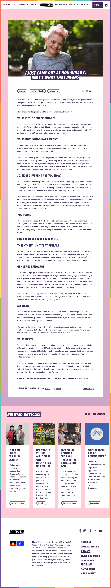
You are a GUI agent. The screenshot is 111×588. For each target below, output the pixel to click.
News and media (90, 556)
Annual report (90, 547)
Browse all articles (95, 414)
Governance (88, 569)
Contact (86, 542)
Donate (97, 5)
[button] (22, 91)
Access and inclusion (87, 562)
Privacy (86, 551)
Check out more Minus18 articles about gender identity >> (52, 378)
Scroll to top (88, 389)
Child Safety (88, 573)
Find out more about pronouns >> (37, 239)
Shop (88, 5)
